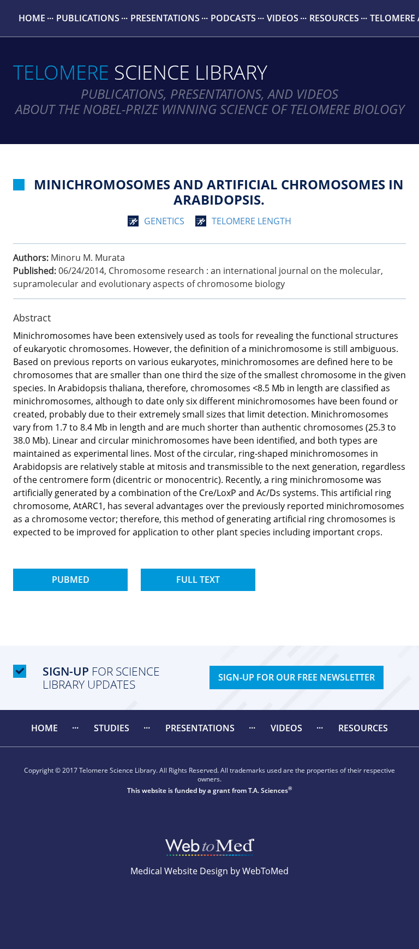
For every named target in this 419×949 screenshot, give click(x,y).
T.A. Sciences (268, 790)
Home (32, 18)
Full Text (198, 580)
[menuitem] (32, 18)
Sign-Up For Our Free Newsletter (296, 677)
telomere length (251, 221)
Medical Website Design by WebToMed (209, 871)
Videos (282, 18)
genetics (164, 221)
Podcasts (233, 18)
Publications (87, 18)
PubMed (70, 580)
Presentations (165, 18)
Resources (334, 18)
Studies (111, 728)
